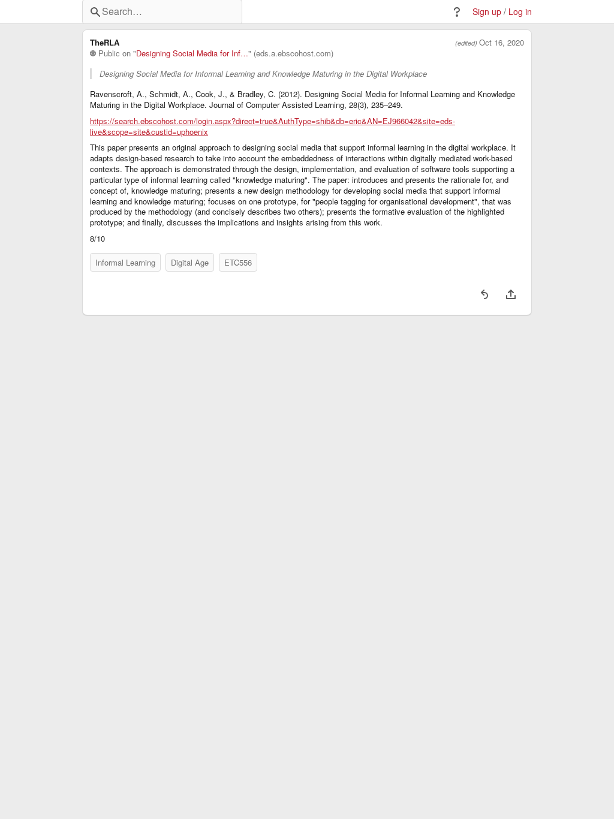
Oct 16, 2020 (501, 42)
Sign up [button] (486, 11)
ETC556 (238, 262)
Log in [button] (520, 11)
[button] (457, 12)
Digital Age (190, 262)
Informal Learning (125, 262)
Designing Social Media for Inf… (192, 53)
